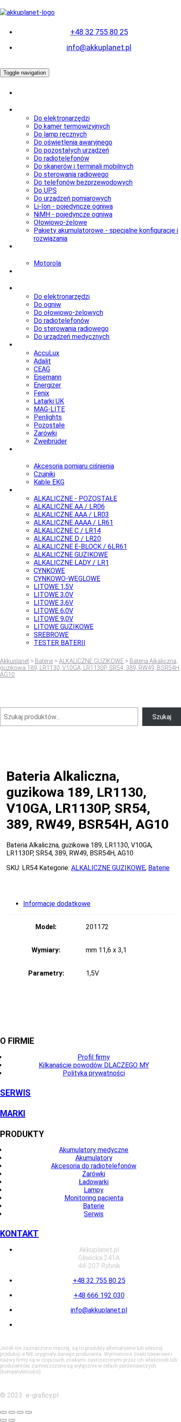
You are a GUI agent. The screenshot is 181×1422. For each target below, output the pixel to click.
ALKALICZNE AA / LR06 (69, 507)
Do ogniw (47, 305)
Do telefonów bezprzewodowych (83, 182)
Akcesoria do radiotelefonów (93, 1166)
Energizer (47, 385)
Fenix (41, 393)
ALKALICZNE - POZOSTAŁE (75, 499)
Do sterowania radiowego (71, 174)
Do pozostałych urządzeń (71, 150)
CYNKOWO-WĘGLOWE (67, 579)
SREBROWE (51, 635)
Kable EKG (49, 482)
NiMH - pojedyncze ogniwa (73, 214)
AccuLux (46, 353)
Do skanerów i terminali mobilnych (83, 166)
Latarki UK (49, 401)
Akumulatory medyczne (93, 1150)
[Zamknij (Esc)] (28, 1412)
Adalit (42, 361)
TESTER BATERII (59, 643)
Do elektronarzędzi (62, 118)
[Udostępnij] (20, 1412)
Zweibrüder (50, 441)
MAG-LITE (49, 409)
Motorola (47, 263)
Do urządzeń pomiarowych (72, 198)
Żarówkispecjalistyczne (43, 275)
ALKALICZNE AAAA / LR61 (73, 523)
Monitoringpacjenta (35, 453)
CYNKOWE (49, 571)
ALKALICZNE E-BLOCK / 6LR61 (80, 547)
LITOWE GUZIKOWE (63, 627)
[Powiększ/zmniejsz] (3, 1412)
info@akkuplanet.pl (99, 47)
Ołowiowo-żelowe (60, 222)
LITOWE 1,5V (53, 587)
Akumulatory (38, 110)
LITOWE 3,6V (53, 603)
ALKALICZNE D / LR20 (67, 539)
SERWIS (15, 1093)
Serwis (94, 1214)
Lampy (28, 345)
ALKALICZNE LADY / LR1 (71, 563)
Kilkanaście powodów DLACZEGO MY (94, 1065)
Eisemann (47, 377)
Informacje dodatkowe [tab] (56, 904)
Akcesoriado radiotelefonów (48, 250)
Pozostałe (49, 425)
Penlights (48, 417)
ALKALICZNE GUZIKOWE (71, 555)
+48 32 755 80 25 (99, 31)
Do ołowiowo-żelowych (68, 313)
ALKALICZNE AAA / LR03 (71, 515)
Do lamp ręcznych (60, 134)
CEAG (42, 369)
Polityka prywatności (94, 1073)
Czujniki (44, 474)
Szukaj (161, 717)
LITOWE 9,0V (53, 619)
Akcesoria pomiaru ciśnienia (74, 466)
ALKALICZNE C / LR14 (67, 531)
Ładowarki (34, 288)
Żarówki (45, 433)
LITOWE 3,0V (53, 595)
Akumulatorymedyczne (38, 97)
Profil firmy (93, 1057)
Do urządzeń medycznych (71, 337)
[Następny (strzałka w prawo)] (11, 1420)
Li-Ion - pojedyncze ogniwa (73, 206)
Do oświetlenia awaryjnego (73, 142)
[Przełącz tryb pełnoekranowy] (11, 1412)
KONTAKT (19, 1233)
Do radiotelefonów (61, 158)
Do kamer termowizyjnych (72, 126)
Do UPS (45, 190)
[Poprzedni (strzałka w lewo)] (3, 1420)
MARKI (12, 1113)
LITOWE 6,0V (53, 611)
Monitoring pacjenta (93, 1198)
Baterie (29, 490)
